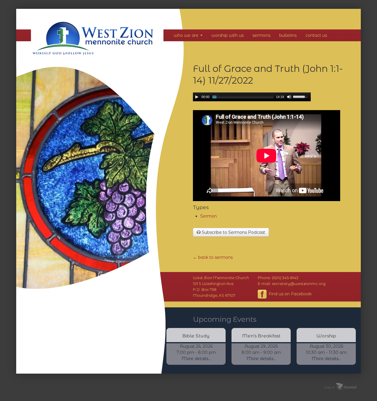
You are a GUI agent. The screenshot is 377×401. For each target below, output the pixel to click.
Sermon (208, 216)
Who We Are (187, 35)
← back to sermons (213, 257)
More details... (196, 358)
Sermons (261, 35)
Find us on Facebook (289, 293)
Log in (329, 387)
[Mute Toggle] (289, 97)
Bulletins (288, 35)
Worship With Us (227, 35)
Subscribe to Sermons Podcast (233, 232)
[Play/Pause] (196, 97)
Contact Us (316, 35)
